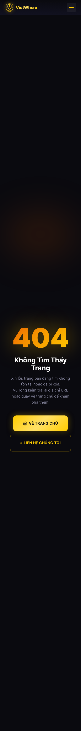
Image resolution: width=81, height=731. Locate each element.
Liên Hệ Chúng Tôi (42, 443)
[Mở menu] (71, 7)
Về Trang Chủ (43, 423)
